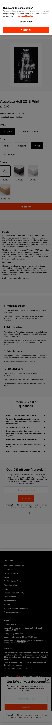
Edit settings (25, 22)
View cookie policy (25, 16)
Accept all (26, 30)
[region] (26, 17)
